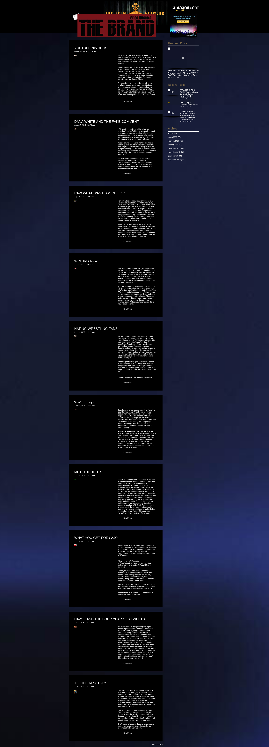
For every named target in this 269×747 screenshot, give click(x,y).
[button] (127, 102)
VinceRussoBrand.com (128, 563)
